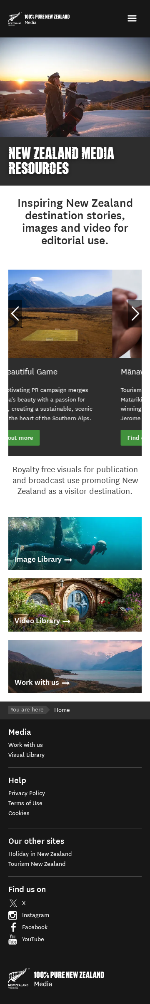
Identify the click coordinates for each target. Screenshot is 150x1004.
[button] (133, 18)
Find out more (42, 437)
